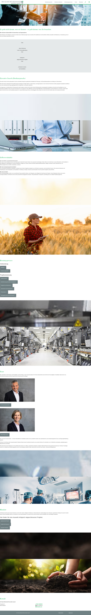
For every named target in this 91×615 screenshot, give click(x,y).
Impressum (71, 612)
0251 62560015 (39, 604)
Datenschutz (61, 612)
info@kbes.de (39, 606)
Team (76, 2)
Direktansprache (48, 2)
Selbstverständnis (58, 2)
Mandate (81, 2)
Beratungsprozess (68, 2)
